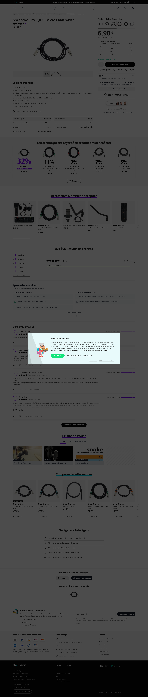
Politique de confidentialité (106, 361)
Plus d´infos (87, 355)
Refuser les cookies (74, 355)
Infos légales (93, 361)
